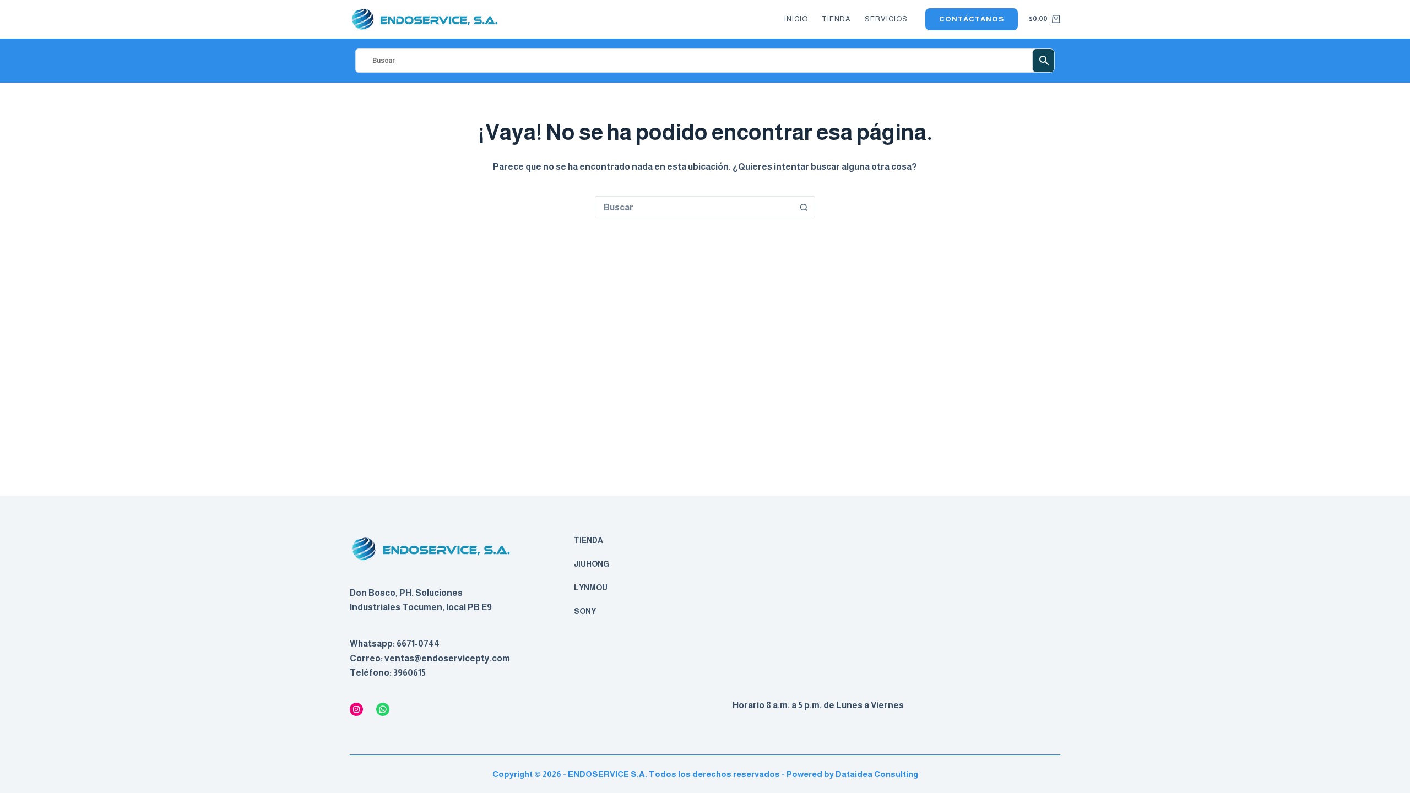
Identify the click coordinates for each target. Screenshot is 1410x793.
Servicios (886, 19)
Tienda (836, 19)
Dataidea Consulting (877, 774)
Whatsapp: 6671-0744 (395, 643)
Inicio (796, 19)
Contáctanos (971, 19)
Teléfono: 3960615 (388, 672)
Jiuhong (591, 564)
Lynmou (591, 587)
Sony (585, 611)
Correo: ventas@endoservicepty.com (430, 658)
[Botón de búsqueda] (804, 207)
